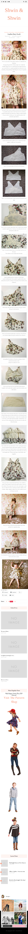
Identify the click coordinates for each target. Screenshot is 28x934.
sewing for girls (9, 32)
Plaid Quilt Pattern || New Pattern (17, 863)
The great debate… (5, 631)
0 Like (18, 37)
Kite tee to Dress (4, 679)
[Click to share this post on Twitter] (8, 601)
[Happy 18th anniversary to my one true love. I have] (8, 905)
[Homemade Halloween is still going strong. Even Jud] (20, 918)
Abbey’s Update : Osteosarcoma (17, 871)
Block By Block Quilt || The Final (17, 880)
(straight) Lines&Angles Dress (7, 655)
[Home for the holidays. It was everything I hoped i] (20, 905)
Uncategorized (19, 32)
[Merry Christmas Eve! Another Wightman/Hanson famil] (8, 918)
